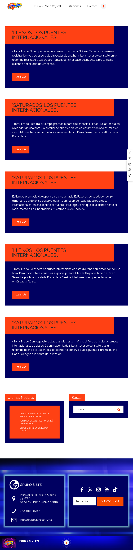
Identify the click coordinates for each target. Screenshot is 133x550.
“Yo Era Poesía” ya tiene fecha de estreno (35, 415)
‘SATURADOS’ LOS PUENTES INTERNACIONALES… (44, 107)
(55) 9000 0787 (30, 511)
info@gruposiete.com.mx (36, 519)
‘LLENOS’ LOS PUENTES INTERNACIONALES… (39, 252)
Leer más (20, 77)
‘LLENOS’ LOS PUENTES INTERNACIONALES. (39, 35)
